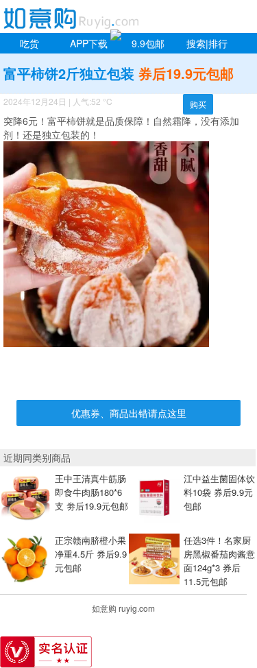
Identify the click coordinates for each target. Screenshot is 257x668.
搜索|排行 (207, 43)
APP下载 (89, 43)
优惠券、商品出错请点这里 (128, 413)
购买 (198, 104)
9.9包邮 (148, 43)
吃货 (29, 43)
